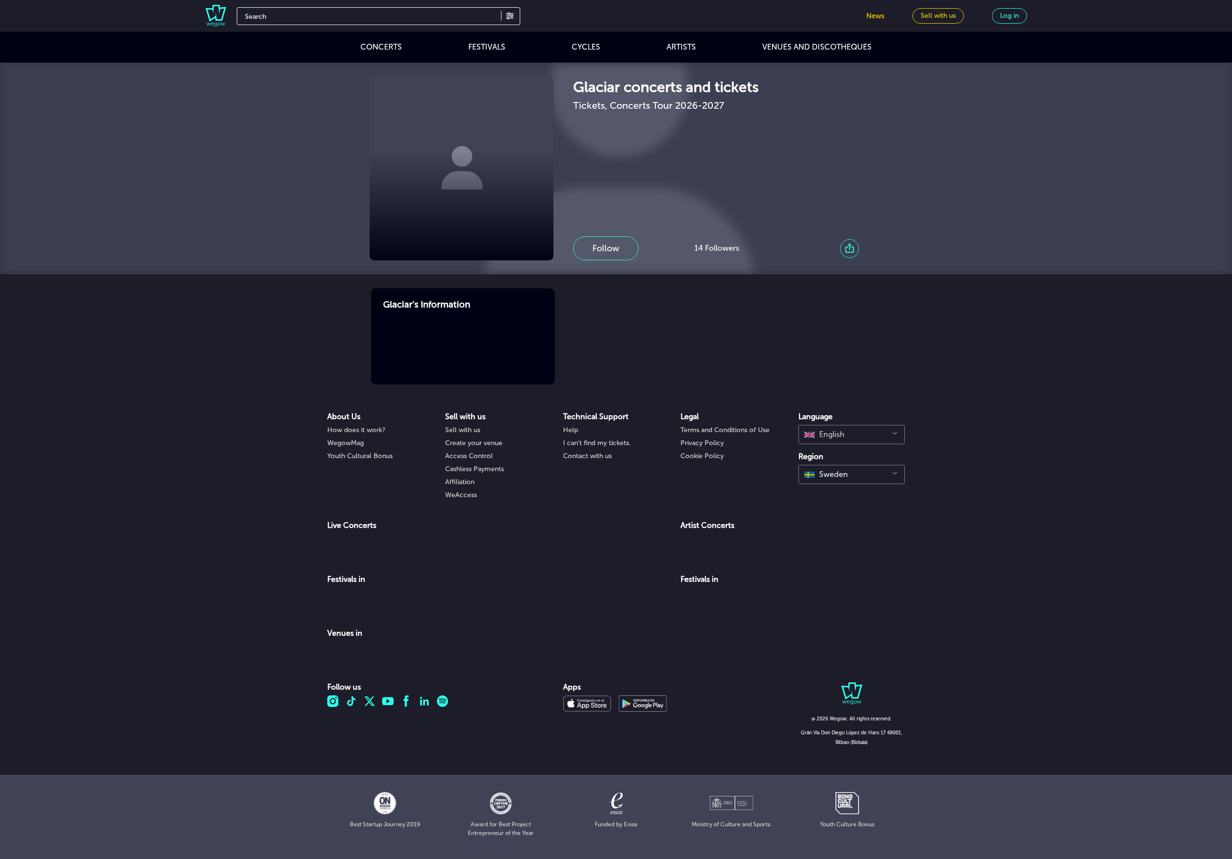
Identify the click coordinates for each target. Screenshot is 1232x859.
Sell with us (462, 430)
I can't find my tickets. (597, 443)
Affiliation (460, 482)
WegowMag (345, 443)
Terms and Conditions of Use (725, 430)
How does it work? (356, 430)
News (875, 16)
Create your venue (473, 443)
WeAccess (461, 495)
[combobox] (851, 434)
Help (570, 430)
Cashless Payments (474, 469)
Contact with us (587, 456)
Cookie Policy (702, 456)
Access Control (469, 456)
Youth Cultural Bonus (360, 456)
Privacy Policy (702, 443)
